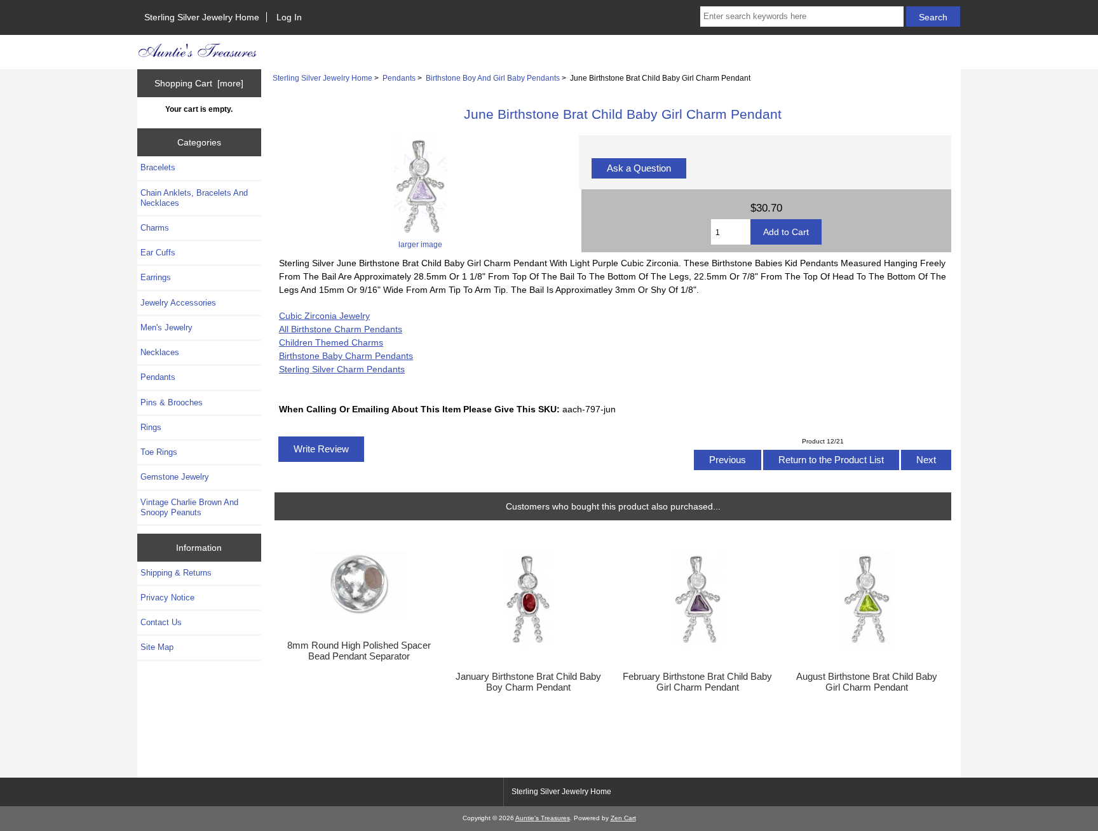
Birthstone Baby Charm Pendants (346, 356)
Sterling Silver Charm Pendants (342, 369)
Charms (154, 228)
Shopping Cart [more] (198, 83)
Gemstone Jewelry (174, 477)
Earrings (155, 277)
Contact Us (161, 622)
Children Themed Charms (331, 342)
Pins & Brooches (171, 402)
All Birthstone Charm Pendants (340, 329)
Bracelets (157, 167)
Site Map (156, 647)
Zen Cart (623, 817)
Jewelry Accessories (178, 302)
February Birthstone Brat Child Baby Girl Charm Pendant (697, 682)
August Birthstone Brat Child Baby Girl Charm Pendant (866, 682)
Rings (150, 427)
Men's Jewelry (166, 327)
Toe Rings (158, 452)
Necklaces (159, 352)
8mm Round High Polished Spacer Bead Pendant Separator (359, 650)
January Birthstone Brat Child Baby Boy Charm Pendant (528, 682)
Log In (289, 17)
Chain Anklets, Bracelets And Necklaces (194, 198)
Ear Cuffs (157, 252)
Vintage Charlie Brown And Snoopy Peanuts (189, 507)
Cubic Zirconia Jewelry (324, 316)
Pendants (399, 78)
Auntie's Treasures (542, 817)
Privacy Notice (167, 597)
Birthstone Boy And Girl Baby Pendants (493, 78)
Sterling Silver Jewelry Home (201, 17)
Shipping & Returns (176, 573)
